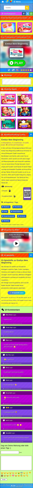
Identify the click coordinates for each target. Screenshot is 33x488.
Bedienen (6, 206)
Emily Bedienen (17, 211)
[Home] (3, 1)
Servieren (22, 216)
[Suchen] (27, 8)
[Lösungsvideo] (13, 70)
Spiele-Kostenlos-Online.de (13, 484)
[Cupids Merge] (8, 27)
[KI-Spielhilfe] (9, 70)
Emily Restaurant (9, 216)
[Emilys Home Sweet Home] (8, 111)
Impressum (19, 486)
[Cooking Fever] (25, 124)
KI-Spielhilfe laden (18, 293)
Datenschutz (28, 485)
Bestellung (18, 206)
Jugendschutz (20, 485)
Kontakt (13, 486)
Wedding (6, 220)
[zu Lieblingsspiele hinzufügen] (17, 70)
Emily (5, 211)
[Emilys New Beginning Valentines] (25, 27)
